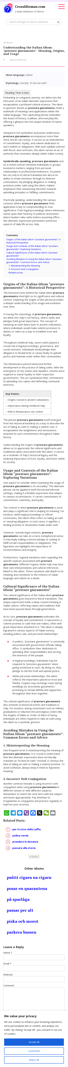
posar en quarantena (27, 888)
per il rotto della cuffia (26, 829)
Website (8, 974)
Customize (34, 1050)
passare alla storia (23, 848)
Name (7, 952)
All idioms (8, 42)
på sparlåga (18, 899)
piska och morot (22, 921)
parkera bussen (21, 932)
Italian (35, 856)
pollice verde (20, 835)
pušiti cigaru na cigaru (29, 877)
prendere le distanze (25, 841)
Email (7, 963)
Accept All (34, 1042)
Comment (8, 985)
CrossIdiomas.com (30, 6)
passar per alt (20, 910)
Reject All (34, 1059)
